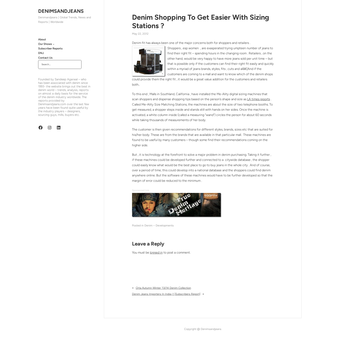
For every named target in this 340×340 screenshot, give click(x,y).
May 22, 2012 (140, 33)
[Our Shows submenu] (53, 44)
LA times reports (258, 99)
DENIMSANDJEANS (61, 11)
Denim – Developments (159, 225)
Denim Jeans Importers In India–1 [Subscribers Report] (166, 294)
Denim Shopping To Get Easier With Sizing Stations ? (200, 21)
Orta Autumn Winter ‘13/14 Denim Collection (163, 288)
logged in (156, 252)
